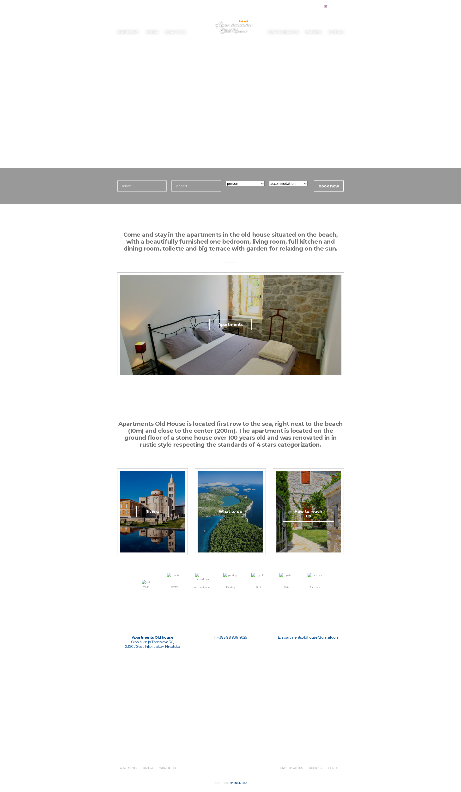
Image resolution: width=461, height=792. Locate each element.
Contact (336, 32)
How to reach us (283, 32)
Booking (313, 32)
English (334, 6)
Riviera (152, 32)
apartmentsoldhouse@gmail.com (310, 637)
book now (329, 186)
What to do (175, 32)
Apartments (127, 32)
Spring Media (238, 782)
